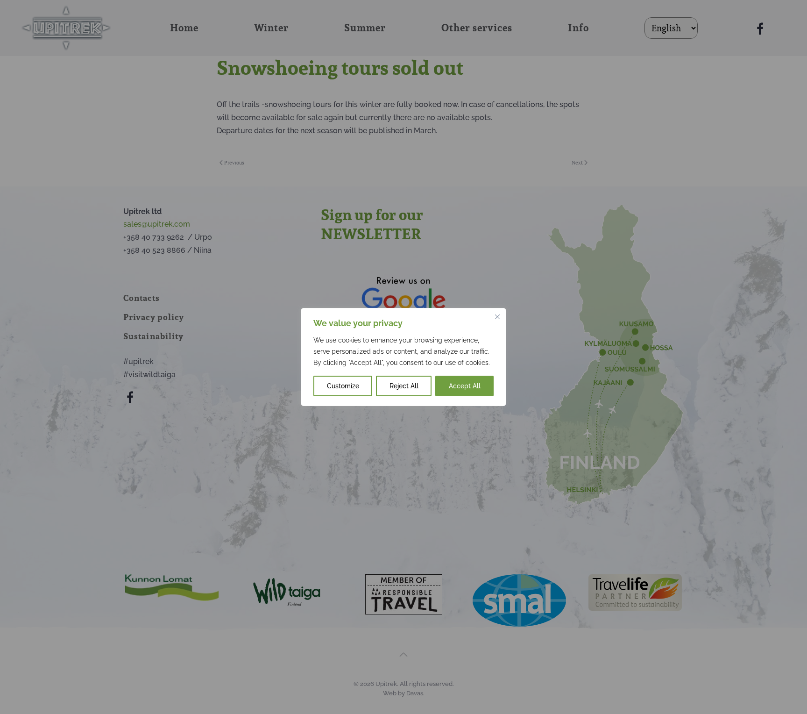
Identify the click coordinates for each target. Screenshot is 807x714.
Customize (343, 386)
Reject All (403, 386)
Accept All (465, 386)
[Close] (497, 316)
